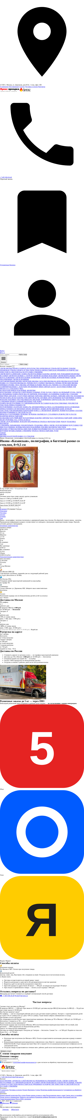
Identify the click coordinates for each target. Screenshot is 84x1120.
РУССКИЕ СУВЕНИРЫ (8, 1086)
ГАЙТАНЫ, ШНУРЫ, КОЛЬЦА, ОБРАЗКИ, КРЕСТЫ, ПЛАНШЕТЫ (59, 396)
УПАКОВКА (71, 421)
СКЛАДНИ (43, 381)
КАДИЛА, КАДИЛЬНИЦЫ (54, 407)
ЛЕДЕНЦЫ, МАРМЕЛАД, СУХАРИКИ (42, 414)
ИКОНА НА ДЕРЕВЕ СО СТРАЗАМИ (56, 385)
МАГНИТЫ (4, 423)
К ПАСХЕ (73, 414)
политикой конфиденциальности (24, 1062)
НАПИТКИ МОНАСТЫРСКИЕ (11, 416)
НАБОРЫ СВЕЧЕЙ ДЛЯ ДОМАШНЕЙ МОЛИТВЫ (60, 374)
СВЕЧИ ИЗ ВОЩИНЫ (21, 379)
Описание (3, 511)
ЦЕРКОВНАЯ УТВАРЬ (54, 1082)
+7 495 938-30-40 (6, 177)
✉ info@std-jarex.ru (21, 996)
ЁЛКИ (58, 421)
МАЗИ (2, 420)
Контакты (41, 87)
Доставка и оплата (31, 87)
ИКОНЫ (3, 434)
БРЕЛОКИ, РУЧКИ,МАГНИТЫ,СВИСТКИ (15, 429)
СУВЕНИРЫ (4, 425)
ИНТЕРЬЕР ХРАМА (24, 409)
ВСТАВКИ (4, 376)
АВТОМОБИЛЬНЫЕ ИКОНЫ (11, 381)
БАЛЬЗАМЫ (4, 418)
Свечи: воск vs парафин (74, 1095)
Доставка (3, 513)
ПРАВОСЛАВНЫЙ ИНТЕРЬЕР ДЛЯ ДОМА (26, 401)
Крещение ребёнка (41, 1097)
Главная (3, 432)
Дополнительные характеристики (12, 557)
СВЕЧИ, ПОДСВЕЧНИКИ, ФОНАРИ (13, 421)
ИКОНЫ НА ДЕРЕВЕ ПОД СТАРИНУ (31, 383)
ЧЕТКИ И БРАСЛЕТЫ (8, 398)
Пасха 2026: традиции (23, 1099)
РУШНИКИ (11, 412)
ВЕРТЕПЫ (51, 421)
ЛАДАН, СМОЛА (52, 392)
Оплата (2, 515)
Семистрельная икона (7, 1099)
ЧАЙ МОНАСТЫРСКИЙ (63, 418)
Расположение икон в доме (55, 1095)
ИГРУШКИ (4, 431)
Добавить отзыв (6, 1051)
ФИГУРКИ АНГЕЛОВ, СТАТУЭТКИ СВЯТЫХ (17, 396)
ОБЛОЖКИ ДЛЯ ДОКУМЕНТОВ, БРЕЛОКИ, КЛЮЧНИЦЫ (29, 399)
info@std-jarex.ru (18, 1077)
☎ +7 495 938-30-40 (7, 996)
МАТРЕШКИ (43, 429)
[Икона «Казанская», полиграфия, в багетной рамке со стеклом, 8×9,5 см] (20, 487)
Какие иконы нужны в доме (36, 1095)
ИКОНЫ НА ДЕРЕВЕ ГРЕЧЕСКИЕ (58, 383)
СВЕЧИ (43, 1082)
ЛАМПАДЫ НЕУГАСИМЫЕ (31, 374)
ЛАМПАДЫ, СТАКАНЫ (69, 394)
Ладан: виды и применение (9, 1097)
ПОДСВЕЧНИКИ (68, 398)
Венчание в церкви (55, 1097)
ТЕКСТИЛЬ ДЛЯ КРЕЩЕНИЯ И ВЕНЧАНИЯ (16, 410)
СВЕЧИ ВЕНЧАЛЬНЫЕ (66, 376)
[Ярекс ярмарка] (8, 1073)
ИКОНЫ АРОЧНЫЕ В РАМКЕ (31, 385)
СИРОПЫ (45, 418)
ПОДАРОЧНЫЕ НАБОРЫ (32, 418)
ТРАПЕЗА (35, 431)
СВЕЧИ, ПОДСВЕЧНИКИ (58, 425)
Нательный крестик (70, 1097)
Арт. (7, 489)
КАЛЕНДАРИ (5, 390)
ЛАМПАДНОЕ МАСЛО (21, 394)
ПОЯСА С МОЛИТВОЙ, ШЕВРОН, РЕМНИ (50, 410)
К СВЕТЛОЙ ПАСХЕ (23, 412)
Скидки (22, 87)
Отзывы (3, 516)
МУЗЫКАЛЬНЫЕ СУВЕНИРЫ (20, 431)
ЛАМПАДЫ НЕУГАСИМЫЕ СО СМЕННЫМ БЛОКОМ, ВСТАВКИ (24, 403)
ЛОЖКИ (35, 429)
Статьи (37, 1090)
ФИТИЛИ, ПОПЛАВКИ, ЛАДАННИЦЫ (44, 394)
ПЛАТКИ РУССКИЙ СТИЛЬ (65, 429)
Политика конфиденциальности (51, 1090)
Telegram (15, 1103)
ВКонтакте (5, 1103)
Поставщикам (14, 87)
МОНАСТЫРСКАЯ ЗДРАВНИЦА (30, 1084)
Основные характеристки (9, 526)
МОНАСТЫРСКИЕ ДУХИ (48, 431)
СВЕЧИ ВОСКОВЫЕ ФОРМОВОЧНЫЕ (55, 377)
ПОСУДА (51, 429)
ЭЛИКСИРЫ (77, 418)
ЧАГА (52, 418)
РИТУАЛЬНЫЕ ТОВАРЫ (72, 1082)
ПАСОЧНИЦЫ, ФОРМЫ (13, 427)
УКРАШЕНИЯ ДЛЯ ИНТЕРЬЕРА (22, 425)
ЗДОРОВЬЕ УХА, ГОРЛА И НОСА (17, 420)
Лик (1, 518)
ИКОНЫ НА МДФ (54, 381)
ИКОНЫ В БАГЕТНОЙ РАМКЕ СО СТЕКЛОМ (17, 436)
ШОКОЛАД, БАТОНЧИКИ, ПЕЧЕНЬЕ (14, 414)
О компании (4, 87)
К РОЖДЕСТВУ (63, 414)
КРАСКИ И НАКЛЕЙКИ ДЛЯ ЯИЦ (35, 427)
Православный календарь (9, 1095)
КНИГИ (13, 390)
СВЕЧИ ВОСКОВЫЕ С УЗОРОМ (20, 376)
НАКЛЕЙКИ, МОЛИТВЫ (26, 390)
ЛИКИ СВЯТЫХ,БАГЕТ (47, 387)
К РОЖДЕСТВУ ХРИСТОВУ (53, 1084)
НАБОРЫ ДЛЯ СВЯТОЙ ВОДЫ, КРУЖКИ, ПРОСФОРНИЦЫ (38, 398)
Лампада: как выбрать (27, 1097)
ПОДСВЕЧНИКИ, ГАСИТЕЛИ (11, 407)
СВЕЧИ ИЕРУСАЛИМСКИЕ (10, 374)
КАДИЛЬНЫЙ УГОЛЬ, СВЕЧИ (70, 392)
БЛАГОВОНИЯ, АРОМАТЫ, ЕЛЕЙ (13, 392)
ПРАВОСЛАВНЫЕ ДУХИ (35, 392)
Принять (3, 1119)
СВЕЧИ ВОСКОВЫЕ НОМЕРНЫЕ (27, 377)
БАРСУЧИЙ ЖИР (15, 418)
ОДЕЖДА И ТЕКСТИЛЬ (9, 1084)
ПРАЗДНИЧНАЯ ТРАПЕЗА (37, 421)
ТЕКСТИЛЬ (4, 405)
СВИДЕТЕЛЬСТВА (58, 399)
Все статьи (22, 1095)
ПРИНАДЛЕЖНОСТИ (17, 405)
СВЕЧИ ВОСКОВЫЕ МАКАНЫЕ (45, 376)
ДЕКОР (63, 421)
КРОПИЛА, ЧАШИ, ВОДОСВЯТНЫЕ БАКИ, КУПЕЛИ (52, 409)
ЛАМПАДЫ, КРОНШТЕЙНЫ (33, 407)
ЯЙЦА (46, 425)
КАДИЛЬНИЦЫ (6, 394)
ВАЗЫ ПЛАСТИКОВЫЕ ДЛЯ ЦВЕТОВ (63, 403)
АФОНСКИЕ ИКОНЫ (30, 381)
